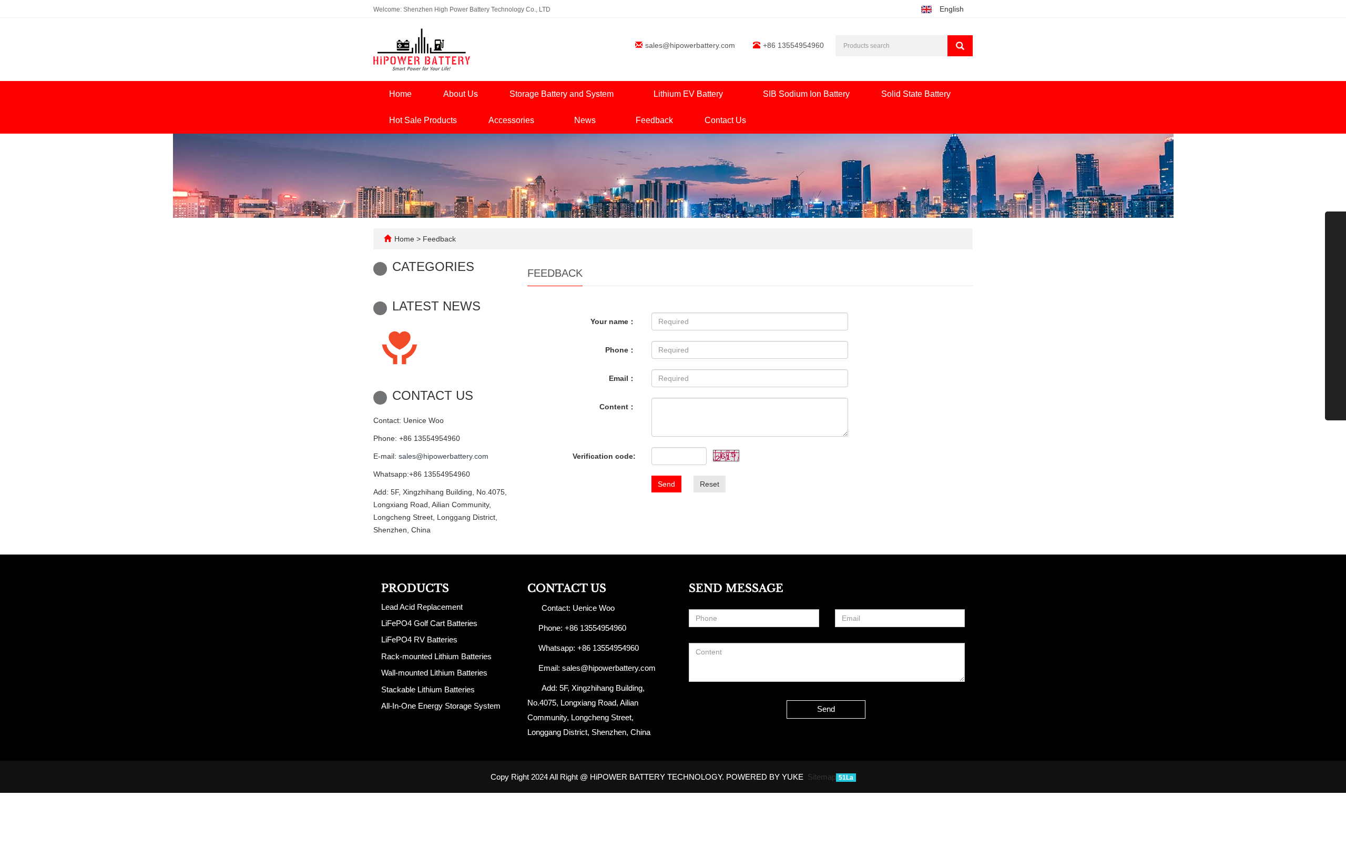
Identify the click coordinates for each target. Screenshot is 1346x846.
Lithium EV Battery (689, 93)
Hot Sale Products (423, 120)
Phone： (620, 350)
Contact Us (725, 120)
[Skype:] (1335, 347)
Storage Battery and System (562, 93)
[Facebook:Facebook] (1335, 222)
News (586, 120)
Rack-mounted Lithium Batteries (436, 656)
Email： (622, 378)
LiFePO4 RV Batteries (419, 639)
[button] (619, 93)
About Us (460, 93)
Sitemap (822, 776)
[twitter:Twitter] (1335, 243)
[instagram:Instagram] (1335, 284)
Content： (617, 406)
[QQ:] (1335, 409)
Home (400, 93)
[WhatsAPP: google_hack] (1335, 368)
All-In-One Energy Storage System (441, 705)
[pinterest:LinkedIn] (1335, 305)
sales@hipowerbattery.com (690, 45)
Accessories (512, 120)
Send (666, 484)
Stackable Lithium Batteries (428, 689)
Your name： (613, 321)
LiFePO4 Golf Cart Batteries (429, 623)
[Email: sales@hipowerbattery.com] (1335, 389)
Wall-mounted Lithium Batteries (434, 672)
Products (415, 588)
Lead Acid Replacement (422, 606)
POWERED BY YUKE (765, 776)
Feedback (654, 120)
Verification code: (604, 456)
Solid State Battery (916, 93)
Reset (709, 484)
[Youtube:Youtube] (1335, 263)
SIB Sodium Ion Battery (806, 93)
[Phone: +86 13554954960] (1335, 326)
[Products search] (960, 45)
